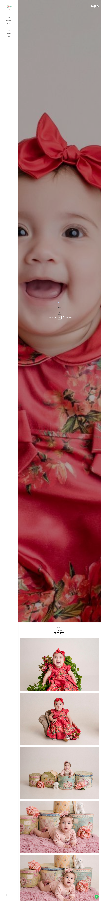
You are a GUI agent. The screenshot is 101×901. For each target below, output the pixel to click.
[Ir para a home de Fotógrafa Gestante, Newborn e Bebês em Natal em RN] (9, 8)
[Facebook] (8, 895)
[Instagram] (10, 895)
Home (9, 17)
